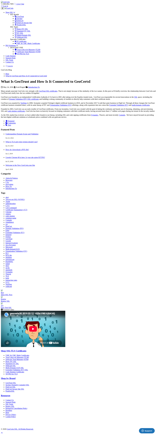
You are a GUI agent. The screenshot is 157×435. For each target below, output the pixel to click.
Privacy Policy (11, 415)
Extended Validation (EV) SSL (17, 370)
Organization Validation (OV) (61, 105)
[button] (78, 423)
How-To (9, 186)
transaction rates (11, 280)
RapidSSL (9, 262)
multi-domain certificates (141, 105)
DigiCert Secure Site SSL (15, 389)
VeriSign (23, 103)
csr (7, 224)
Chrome (8, 212)
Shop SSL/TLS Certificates (13, 351)
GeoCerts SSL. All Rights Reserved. (20, 429)
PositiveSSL (21, 25)
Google (8, 241)
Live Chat (20, 4)
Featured (11, 121)
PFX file (9, 255)
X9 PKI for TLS (23, 54)
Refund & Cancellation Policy (16, 408)
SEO (7, 266)
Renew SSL (10, 406)
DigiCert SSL (11, 387)
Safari (8, 264)
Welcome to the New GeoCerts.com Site (20, 165)
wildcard (9, 286)
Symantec (94, 115)
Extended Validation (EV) (118, 105)
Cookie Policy (11, 417)
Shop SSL (9, 12)
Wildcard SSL (22, 37)
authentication (11, 204)
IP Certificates (21, 41)
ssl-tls (8, 268)
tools (7, 278)
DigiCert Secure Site (24, 23)
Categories (12, 123)
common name (11, 218)
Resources (5, 395)
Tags (9, 125)
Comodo (122, 115)
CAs (7, 182)
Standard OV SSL (23, 31)
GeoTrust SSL (11, 383)
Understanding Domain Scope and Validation (22, 134)
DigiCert (20, 21)
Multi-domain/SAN (13, 249)
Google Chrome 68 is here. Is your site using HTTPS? (25, 157)
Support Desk (11, 58)
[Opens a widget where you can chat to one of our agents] (147, 431)
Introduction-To (34, 87)
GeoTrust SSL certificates (48, 91)
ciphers (8, 214)
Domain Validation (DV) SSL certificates (24, 99)
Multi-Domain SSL (24, 35)
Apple (8, 201)
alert (7, 197)
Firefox (8, 237)
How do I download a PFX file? (17, 150)
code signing (10, 216)
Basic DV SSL (22, 29)
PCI (7, 253)
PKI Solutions (11, 45)
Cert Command (11, 208)
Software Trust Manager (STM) (28, 52)
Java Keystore (11, 245)
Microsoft (9, 247)
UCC (7, 282)
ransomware (10, 259)
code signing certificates (16, 111)
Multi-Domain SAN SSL (15, 368)
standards (9, 270)
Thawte (8, 274)
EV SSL (20, 33)
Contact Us (10, 62)
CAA (8, 206)
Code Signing (11, 56)
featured (8, 235)
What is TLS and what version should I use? (22, 142)
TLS (7, 276)
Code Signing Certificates (15, 372)
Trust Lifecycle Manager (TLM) (28, 50)
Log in (5, 6)
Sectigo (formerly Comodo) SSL (17, 385)
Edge (7, 230)
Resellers (9, 410)
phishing (9, 257)
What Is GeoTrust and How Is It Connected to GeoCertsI (26, 76)
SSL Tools (9, 60)
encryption (9, 184)
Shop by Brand (8, 378)
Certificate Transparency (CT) (16, 210)
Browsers (9, 180)
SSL (135, 97)
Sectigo (19, 19)
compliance (10, 222)
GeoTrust (20, 16)
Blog (7, 74)
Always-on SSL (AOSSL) (15, 199)
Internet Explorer (12, 243)
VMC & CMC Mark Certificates (28, 43)
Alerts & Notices (12, 178)
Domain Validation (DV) (15, 228)
